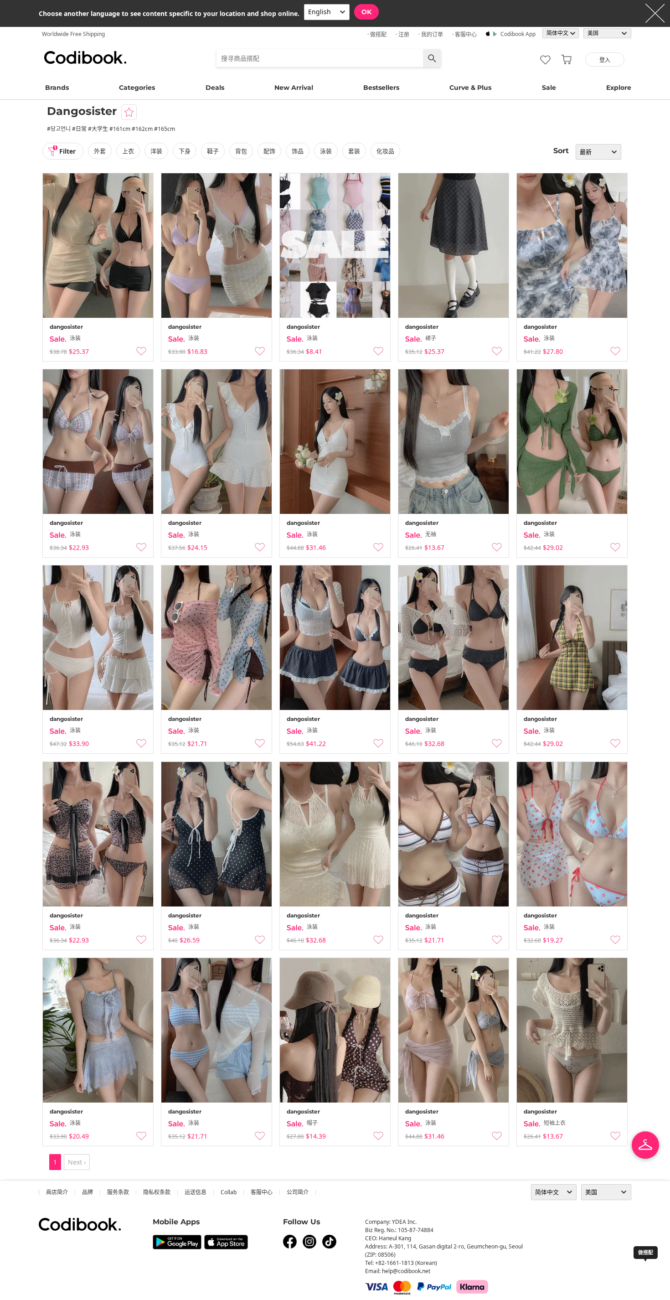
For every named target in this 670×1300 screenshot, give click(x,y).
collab (229, 1192)
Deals (215, 87)
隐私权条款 (156, 1192)
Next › (77, 1162)
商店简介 (57, 1192)
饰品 (298, 151)
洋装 (156, 151)
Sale (549, 87)
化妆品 (385, 151)
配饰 (269, 151)
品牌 (87, 1192)
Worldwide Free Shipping (73, 34)
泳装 (326, 151)
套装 (354, 151)
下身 (185, 151)
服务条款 (118, 1192)
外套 (100, 151)
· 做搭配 (377, 34)
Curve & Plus (470, 87)
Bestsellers (381, 87)
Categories (137, 87)
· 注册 (402, 34)
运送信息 (195, 1192)
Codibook (85, 57)
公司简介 (298, 1192)
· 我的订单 (430, 34)
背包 (241, 151)
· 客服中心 (464, 34)
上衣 (128, 151)
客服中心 (262, 1192)
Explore (618, 87)
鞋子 (213, 151)
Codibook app (518, 34)
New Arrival (293, 87)
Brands (57, 87)
